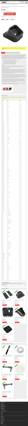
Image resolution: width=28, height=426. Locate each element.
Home (1, 4)
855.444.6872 (10, 0)
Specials (2, 417)
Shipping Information (3, 405)
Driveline (4, 4)
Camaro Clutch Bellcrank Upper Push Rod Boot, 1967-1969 (19, 318)
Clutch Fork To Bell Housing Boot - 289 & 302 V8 (20, 300)
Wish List (2, 422)
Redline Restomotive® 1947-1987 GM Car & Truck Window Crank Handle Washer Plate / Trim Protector (19, 356)
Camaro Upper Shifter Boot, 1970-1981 (7, 335)
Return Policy (2, 404)
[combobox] (14, 285)
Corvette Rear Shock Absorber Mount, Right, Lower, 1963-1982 (7, 374)
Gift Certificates (2, 416)
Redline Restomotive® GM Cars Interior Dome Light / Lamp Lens (19, 374)
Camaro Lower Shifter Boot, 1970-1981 (7, 318)
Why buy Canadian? (3, 406)
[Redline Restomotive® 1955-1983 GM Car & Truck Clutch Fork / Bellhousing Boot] (13, 33)
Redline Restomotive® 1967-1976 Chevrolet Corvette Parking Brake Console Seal (7, 356)
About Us (2, 407)
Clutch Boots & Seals (15, 4)
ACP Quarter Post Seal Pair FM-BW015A (6, 300)
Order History (2, 421)
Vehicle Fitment (8, 52)
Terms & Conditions (3, 409)
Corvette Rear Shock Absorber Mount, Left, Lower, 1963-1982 (6, 392)
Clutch (12, 4)
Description (3, 52)
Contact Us (14, 0)
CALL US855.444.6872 (14, 19)
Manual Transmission (8, 4)
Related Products (17, 52)
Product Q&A (12, 52)
